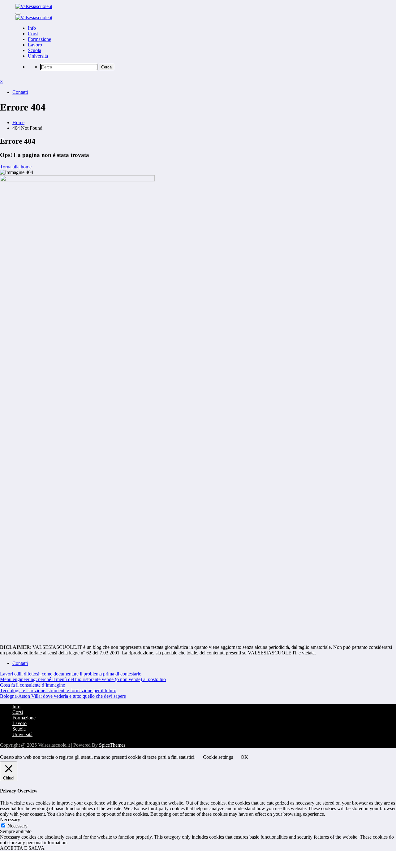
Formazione (39, 39)
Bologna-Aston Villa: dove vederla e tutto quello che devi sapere (63, 696)
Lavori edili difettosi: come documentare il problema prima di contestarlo (70, 673)
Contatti (20, 92)
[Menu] (17, 14)
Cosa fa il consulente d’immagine (32, 685)
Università (38, 56)
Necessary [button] (10, 819)
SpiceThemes (112, 745)
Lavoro (35, 44)
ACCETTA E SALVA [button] (22, 848)
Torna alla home (16, 166)
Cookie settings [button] (218, 757)
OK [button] (244, 757)
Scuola (34, 50)
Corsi (33, 33)
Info (32, 28)
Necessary (17, 825)
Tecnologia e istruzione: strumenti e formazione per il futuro (58, 690)
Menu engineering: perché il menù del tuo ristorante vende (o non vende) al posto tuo (83, 679)
